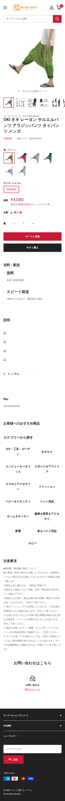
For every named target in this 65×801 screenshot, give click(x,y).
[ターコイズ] (47, 158)
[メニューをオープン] (5, 7)
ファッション (47, 486)
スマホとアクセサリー (18, 486)
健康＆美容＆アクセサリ (46, 516)
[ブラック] (34, 158)
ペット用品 (47, 501)
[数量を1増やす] (33, 223)
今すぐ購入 (33, 247)
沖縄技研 (7, 138)
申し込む (13, 759)
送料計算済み (25, 204)
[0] (59, 7)
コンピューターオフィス (18, 469)
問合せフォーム (32, 689)
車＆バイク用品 (47, 531)
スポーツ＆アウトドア (46, 469)
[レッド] (22, 158)
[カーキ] (22, 171)
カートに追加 (32, 236)
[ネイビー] (9, 171)
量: (4, 223)
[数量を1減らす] (14, 223)
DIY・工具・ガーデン (18, 451)
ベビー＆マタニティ (18, 501)
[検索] (57, 19)
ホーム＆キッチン (18, 516)
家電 (18, 531)
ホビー (32, 543)
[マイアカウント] (51, 7)
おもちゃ (47, 451)
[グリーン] (9, 158)
